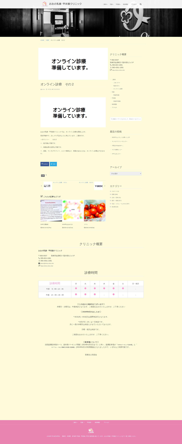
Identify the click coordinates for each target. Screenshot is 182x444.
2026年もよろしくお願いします (121, 137)
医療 (43, 175)
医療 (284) (115, 194)
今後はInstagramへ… (118, 145)
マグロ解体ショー (117, 149)
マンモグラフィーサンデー (119, 141)
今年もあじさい (116, 153)
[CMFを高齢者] (51, 210)
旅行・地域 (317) (116, 200)
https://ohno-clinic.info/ (118, 70)
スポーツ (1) (115, 191)
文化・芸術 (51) (116, 197)
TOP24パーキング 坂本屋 (125, 344)
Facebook (45, 164)
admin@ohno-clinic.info (47, 263)
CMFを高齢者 (44, 224)
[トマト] (95, 210)
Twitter (54, 164)
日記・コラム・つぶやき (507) (120, 203)
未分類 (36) (115, 207)
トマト (86, 224)
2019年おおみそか (67, 224)
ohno (43, 89)
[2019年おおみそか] (73, 210)
